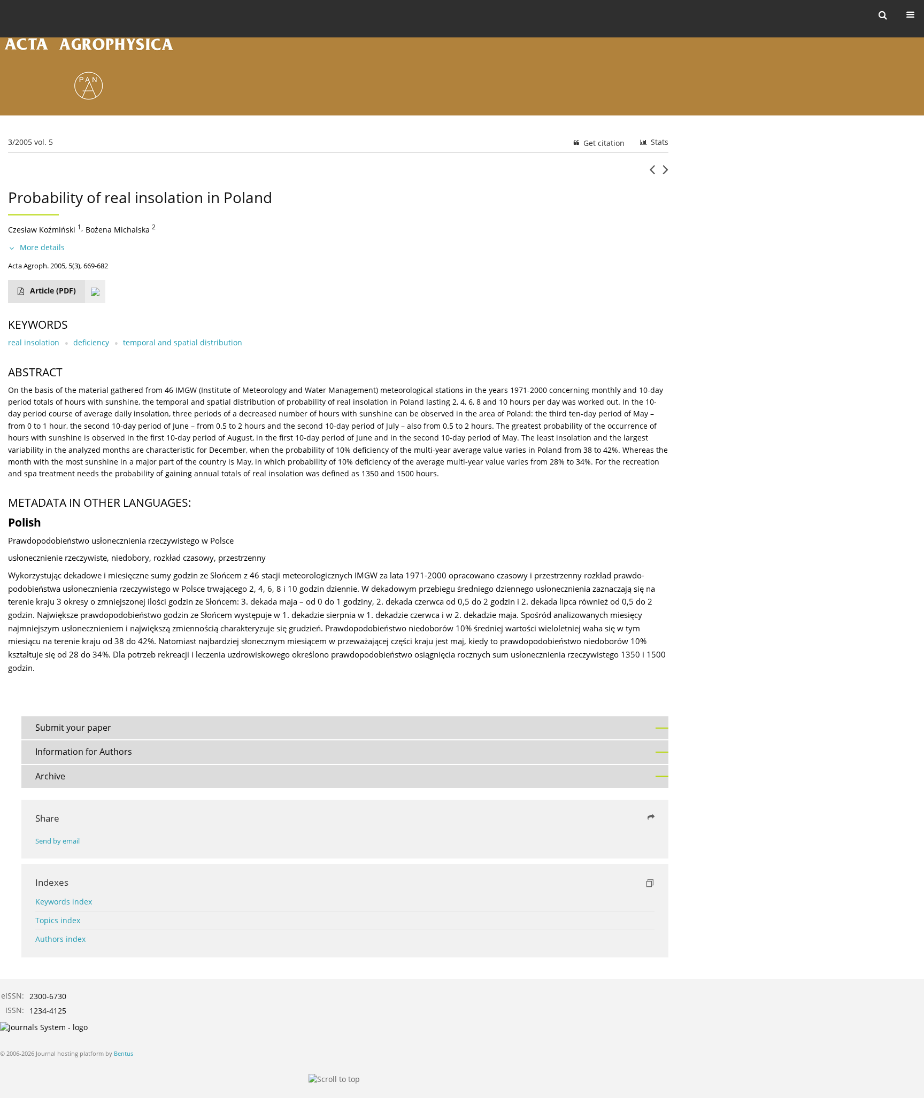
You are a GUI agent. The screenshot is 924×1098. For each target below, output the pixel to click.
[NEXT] (665, 173)
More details (42, 247)
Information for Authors (83, 751)
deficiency (91, 342)
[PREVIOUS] (652, 173)
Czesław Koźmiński (41, 230)
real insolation (33, 342)
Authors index (60, 939)
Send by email (57, 841)
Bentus (123, 1053)
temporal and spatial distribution (182, 342)
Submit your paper (73, 727)
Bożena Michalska (118, 230)
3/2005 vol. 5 (30, 142)
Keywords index (63, 901)
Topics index (57, 920)
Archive (50, 776)
